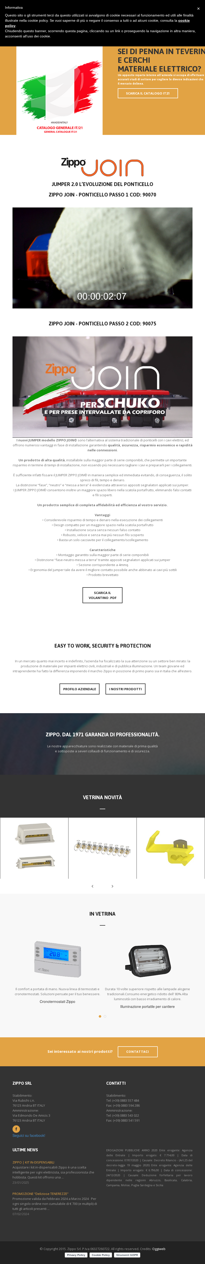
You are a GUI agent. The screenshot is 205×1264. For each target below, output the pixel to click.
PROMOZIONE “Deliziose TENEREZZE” (40, 1193)
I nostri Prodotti (125, 689)
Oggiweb (159, 1249)
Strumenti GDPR (127, 1255)
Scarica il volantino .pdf (102, 595)
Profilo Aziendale (79, 689)
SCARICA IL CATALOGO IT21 (148, 93)
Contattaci (137, 1052)
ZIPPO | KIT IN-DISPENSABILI (33, 1162)
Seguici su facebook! (28, 1135)
